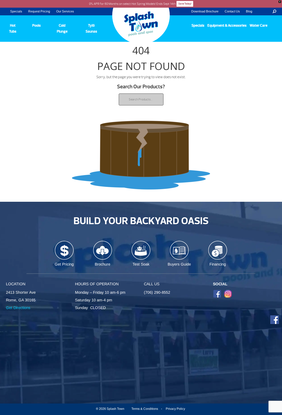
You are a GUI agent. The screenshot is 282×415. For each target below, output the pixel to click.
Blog (249, 11)
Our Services (65, 11)
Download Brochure (205, 11)
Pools (36, 25)
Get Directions (18, 308)
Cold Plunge (62, 28)
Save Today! (184, 3)
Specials (16, 11)
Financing (217, 264)
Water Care (258, 25)
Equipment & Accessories (227, 25)
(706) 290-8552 (157, 292)
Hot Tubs (12, 28)
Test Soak (141, 264)
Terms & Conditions (144, 408)
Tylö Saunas (91, 28)
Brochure (102, 264)
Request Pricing (39, 11)
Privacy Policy (175, 408)
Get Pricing (64, 264)
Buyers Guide (179, 264)
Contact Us (232, 11)
